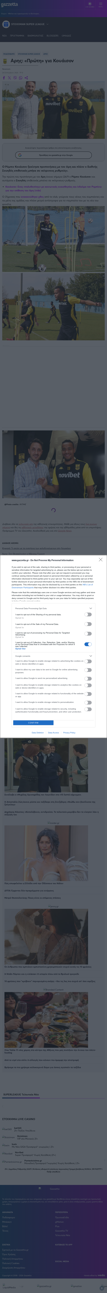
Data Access (53, 733)
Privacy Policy (69, 733)
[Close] (101, 560)
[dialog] (53, 646)
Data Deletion (38, 733)
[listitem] (53, 608)
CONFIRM (33, 723)
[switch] (88, 614)
